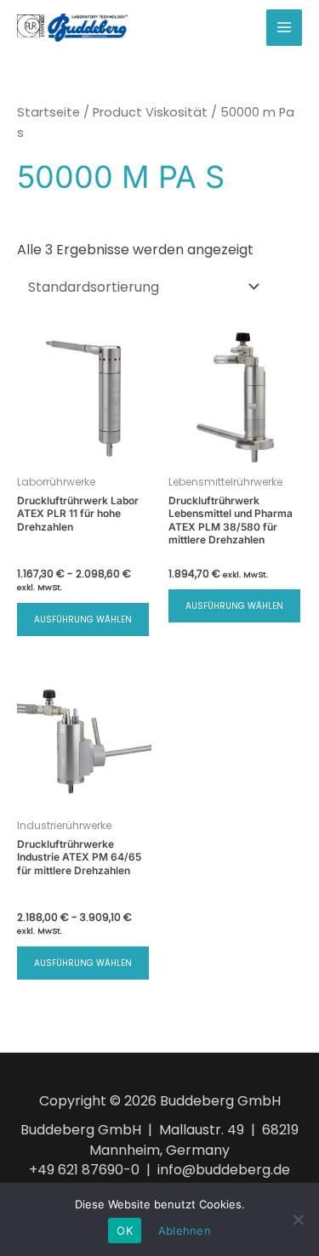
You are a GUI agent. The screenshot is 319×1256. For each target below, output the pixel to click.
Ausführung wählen (83, 619)
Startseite (48, 112)
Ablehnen (184, 1230)
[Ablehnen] (297, 1219)
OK (125, 1230)
